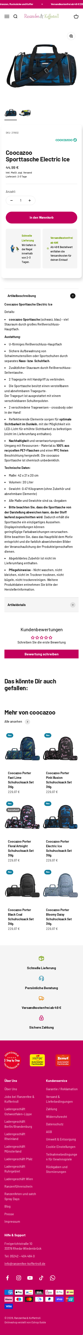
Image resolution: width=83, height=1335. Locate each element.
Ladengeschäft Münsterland (14, 1149)
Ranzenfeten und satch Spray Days (20, 1196)
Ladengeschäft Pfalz (18, 1159)
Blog (7, 1206)
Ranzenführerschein (18, 1186)
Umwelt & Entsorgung (61, 1139)
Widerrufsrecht (56, 1117)
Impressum (12, 1221)
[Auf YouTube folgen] (30, 1278)
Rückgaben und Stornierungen (57, 1169)
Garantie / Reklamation (62, 1089)
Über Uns (10, 1089)
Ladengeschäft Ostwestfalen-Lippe (18, 1111)
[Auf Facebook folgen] (7, 1278)
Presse (9, 1214)
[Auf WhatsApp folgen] (53, 1278)
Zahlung (51, 1109)
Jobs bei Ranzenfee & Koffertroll (19, 1099)
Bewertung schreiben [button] (42, 654)
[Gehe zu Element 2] (25, 113)
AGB (49, 1132)
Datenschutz (54, 1124)
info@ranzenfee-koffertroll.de (24, 1263)
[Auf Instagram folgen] (19, 1278)
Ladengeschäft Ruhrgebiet (14, 1169)
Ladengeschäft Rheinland (14, 1136)
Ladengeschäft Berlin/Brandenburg (18, 1124)
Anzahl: (11, 191)
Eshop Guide (38, 1322)
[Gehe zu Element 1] (10, 113)
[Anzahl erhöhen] (29, 200)
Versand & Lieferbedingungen (59, 1099)
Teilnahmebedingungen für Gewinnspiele (61, 1157)
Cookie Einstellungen (60, 1147)
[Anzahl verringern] (11, 200)
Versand (27, 172)
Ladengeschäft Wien (18, 1179)
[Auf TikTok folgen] (41, 1278)
